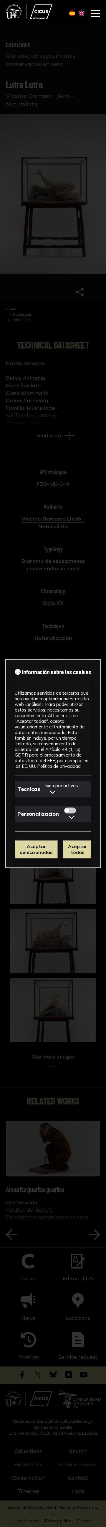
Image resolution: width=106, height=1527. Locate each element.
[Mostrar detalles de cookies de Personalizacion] (71, 817)
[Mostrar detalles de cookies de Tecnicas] (52, 791)
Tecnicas (28, 789)
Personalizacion (38, 813)
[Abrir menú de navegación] (95, 13)
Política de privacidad (59, 766)
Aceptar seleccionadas (36, 849)
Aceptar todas (77, 849)
